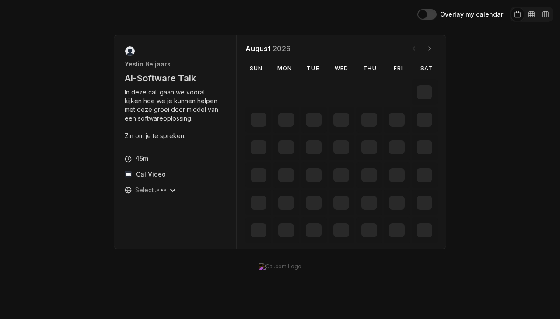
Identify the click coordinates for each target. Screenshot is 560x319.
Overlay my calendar (471, 14)
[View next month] (430, 48)
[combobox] (136, 190)
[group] (531, 14)
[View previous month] (414, 48)
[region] (175, 114)
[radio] (517, 14)
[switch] (427, 14)
